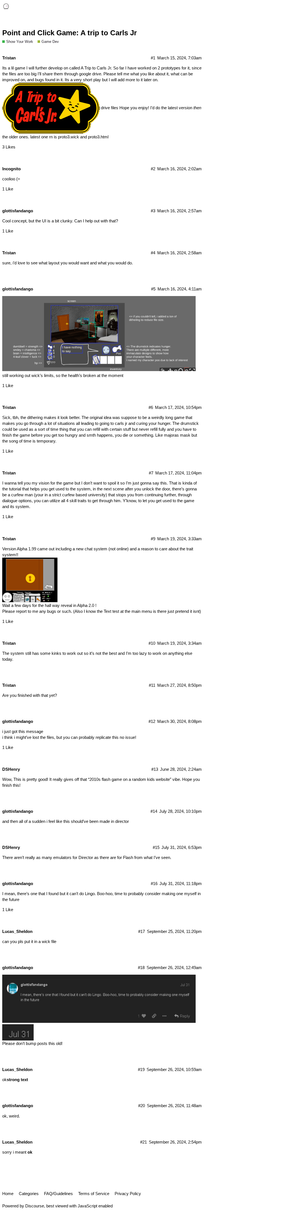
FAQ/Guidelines (58, 1193)
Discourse (34, 1205)
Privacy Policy (128, 1193)
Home (7, 1193)
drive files (109, 107)
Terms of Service (93, 1193)
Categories (29, 1193)
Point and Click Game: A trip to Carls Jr (69, 33)
